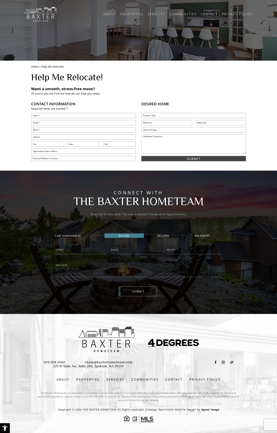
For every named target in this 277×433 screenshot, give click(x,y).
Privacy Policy (237, 14)
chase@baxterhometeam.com (108, 362)
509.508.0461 (54, 362)
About (109, 14)
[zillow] (232, 363)
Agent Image (210, 409)
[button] (5, 428)
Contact (209, 14)
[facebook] (215, 363)
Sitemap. (151, 409)
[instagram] (223, 363)
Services (156, 14)
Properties (131, 14)
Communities (183, 14)
